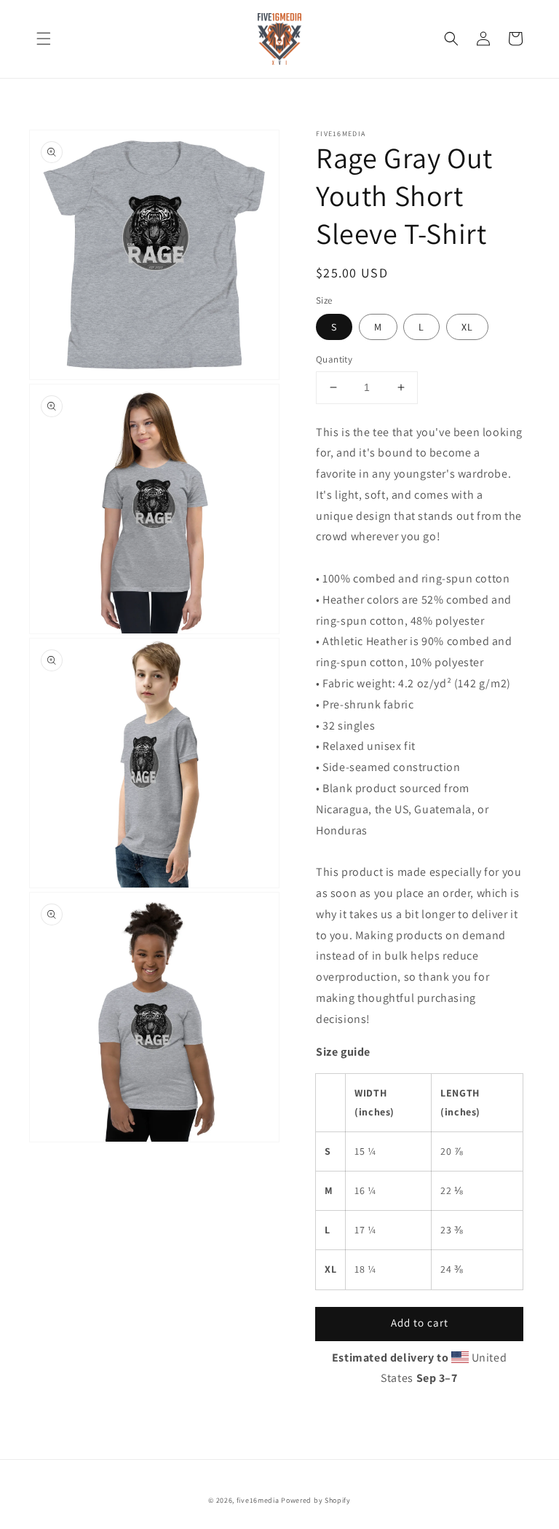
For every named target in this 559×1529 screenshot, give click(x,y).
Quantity (334, 359)
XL (467, 326)
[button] (44, 39)
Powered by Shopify (316, 1500)
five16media (258, 1500)
